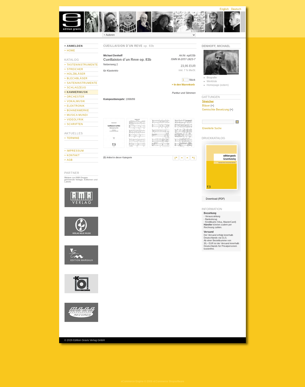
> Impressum (74, 150)
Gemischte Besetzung (215, 109)
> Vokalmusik (74, 101)
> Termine (71, 138)
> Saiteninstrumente (80, 83)
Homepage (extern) (218, 85)
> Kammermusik (76, 92)
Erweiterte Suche (212, 128)
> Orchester (74, 96)
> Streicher (73, 69)
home (71, 21)
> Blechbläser (76, 78)
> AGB (68, 159)
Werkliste (212, 81)
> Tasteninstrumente (81, 64)
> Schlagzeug (75, 87)
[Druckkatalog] (221, 195)
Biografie (212, 77)
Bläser (206, 105)
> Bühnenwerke (76, 110)
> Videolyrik (74, 119)
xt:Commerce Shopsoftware (168, 381)
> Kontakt (72, 155)
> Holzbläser (74, 73)
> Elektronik (74, 105)
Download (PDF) (215, 198)
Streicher (208, 101)
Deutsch (236, 9)
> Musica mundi (76, 115)
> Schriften (73, 124)
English (224, 9)
